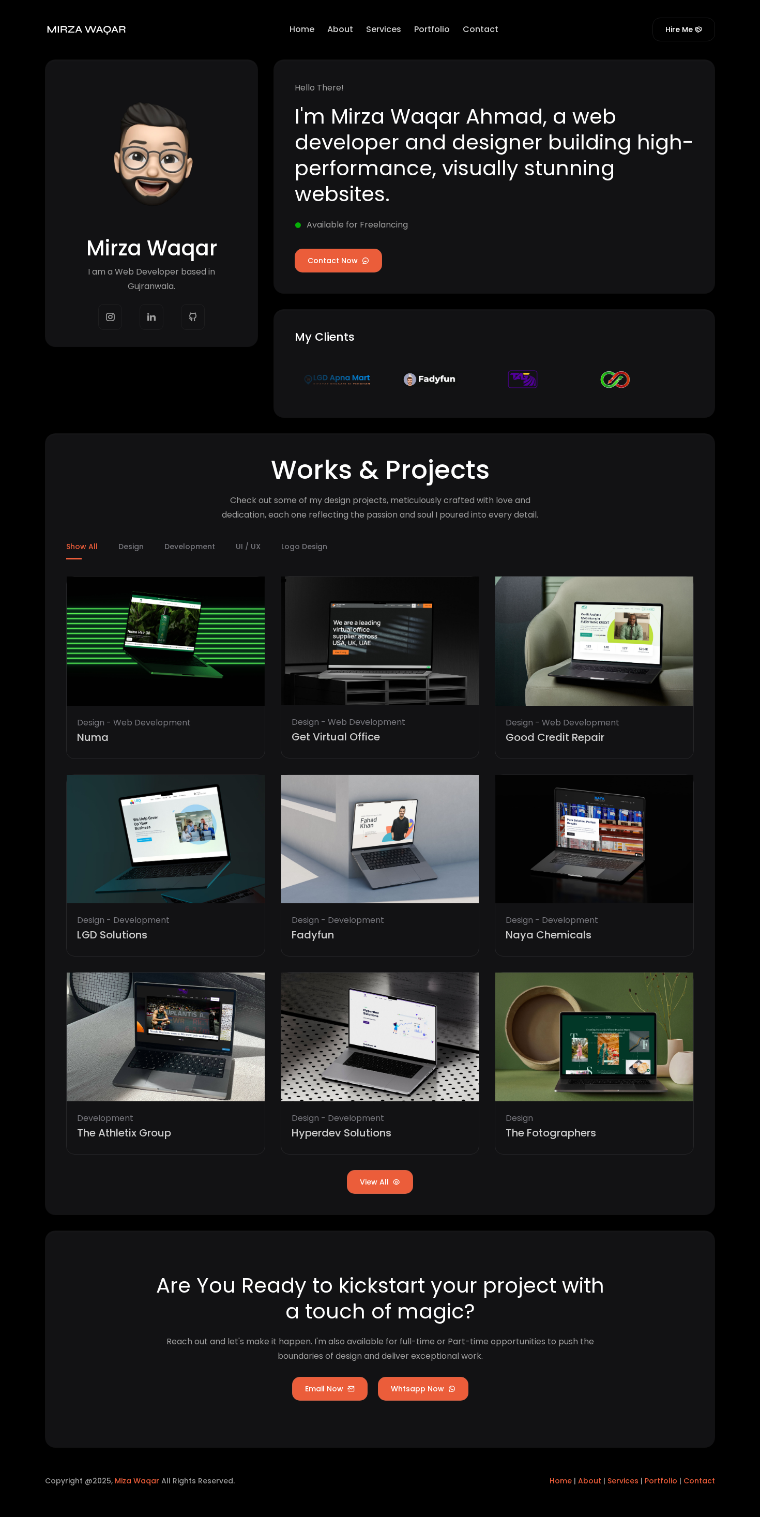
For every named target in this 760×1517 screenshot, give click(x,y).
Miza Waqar (137, 1481)
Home (302, 29)
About (340, 29)
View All (375, 1182)
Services (383, 29)
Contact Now (334, 260)
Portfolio (432, 29)
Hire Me (679, 29)
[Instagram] (110, 317)
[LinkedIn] (151, 317)
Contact (480, 29)
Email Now (325, 1389)
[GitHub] (193, 317)
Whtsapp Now (418, 1389)
